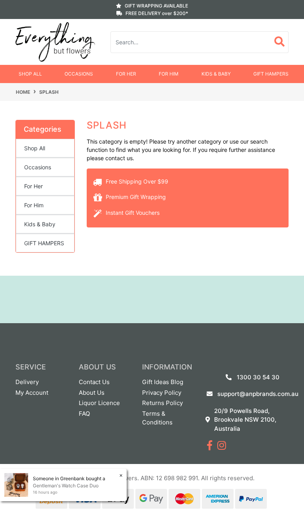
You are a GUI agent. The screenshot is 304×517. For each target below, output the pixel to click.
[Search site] (280, 42)
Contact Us (94, 382)
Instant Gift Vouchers (132, 212)
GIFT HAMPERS (271, 74)
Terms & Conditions (157, 418)
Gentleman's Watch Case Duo (66, 486)
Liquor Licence (99, 403)
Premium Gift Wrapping (135, 196)
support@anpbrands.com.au (257, 394)
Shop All (30, 74)
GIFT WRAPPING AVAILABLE (156, 6)
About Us (91, 392)
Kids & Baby (216, 74)
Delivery (27, 382)
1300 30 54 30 (258, 377)
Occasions (79, 74)
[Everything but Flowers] (55, 41)
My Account (31, 392)
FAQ (84, 413)
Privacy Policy (161, 392)
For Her (126, 74)
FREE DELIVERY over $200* (156, 13)
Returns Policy (162, 403)
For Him (169, 74)
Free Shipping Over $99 (136, 181)
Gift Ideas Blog (162, 382)
